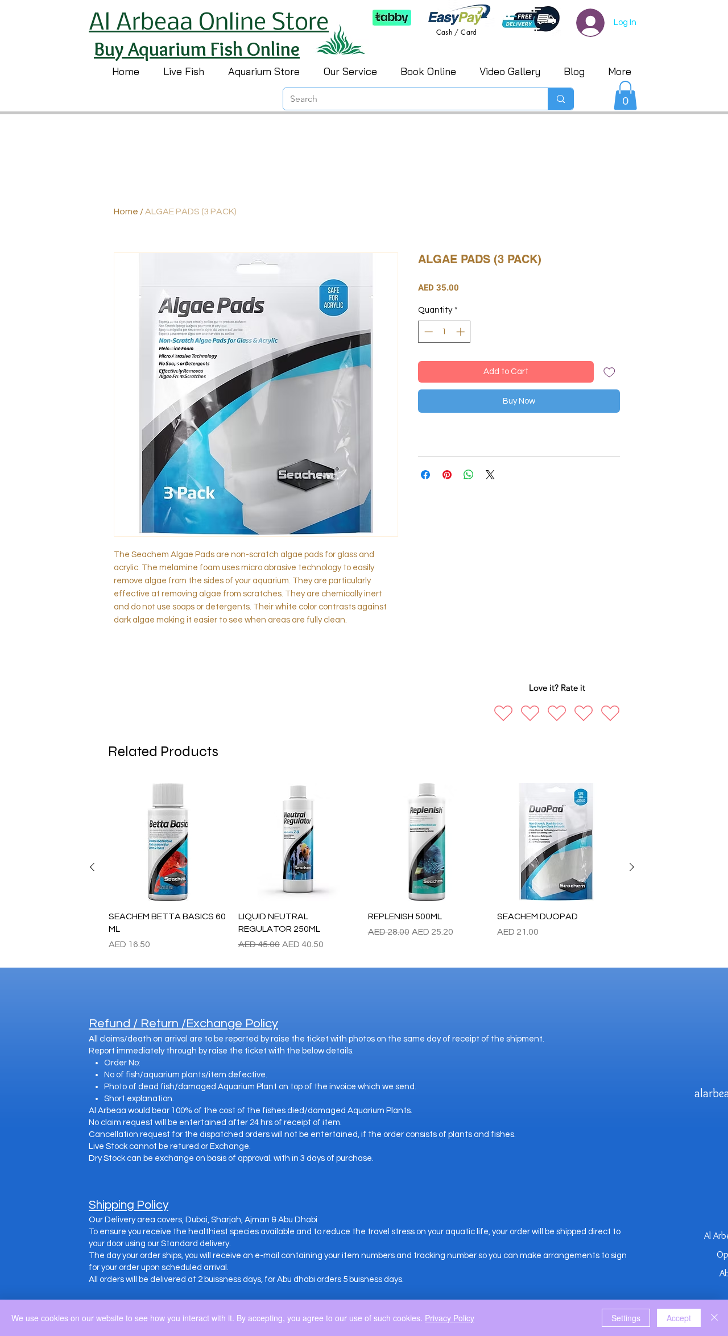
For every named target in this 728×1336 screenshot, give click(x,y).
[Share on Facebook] (425, 475)
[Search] (560, 99)
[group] (362, 867)
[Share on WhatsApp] (468, 475)
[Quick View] (168, 842)
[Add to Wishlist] (609, 372)
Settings (625, 1317)
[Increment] (461, 331)
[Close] (714, 1318)
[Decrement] (427, 331)
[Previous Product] (92, 867)
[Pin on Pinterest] (447, 475)
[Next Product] (632, 867)
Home (126, 211)
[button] (625, 95)
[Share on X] (490, 475)
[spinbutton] (444, 331)
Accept (679, 1317)
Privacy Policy (449, 1317)
